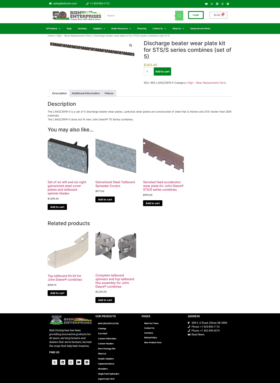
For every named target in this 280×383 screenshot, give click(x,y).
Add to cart (162, 71)
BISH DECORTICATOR (108, 323)
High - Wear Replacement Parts (74, 35)
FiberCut (102, 353)
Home (51, 35)
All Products (51, 28)
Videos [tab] (109, 93)
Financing (141, 28)
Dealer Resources (119, 28)
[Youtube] (206, 4)
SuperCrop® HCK (106, 379)
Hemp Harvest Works (200, 28)
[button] (131, 45)
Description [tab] (59, 93)
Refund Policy (150, 337)
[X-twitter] (212, 4)
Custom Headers (106, 343)
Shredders (103, 369)
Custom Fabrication (107, 338)
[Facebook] (228, 4)
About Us (176, 28)
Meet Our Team (151, 323)
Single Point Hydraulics (108, 374)
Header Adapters (106, 358)
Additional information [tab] (86, 93)
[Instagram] (222, 4)
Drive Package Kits (107, 348)
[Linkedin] (217, 4)
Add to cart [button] (57, 207)
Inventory (82, 28)
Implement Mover (106, 364)
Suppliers (97, 28)
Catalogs (102, 328)
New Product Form (153, 342)
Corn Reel (102, 333)
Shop (69, 28)
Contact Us (149, 328)
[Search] (179, 15)
